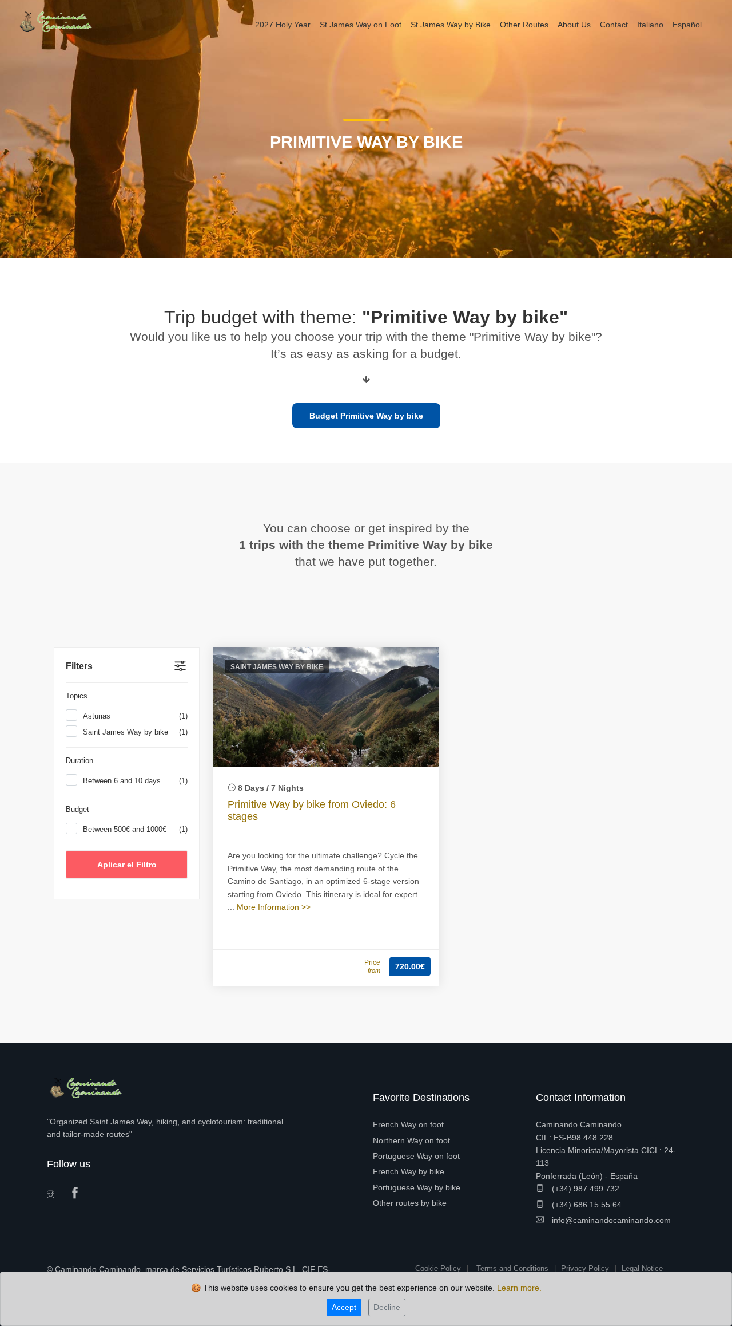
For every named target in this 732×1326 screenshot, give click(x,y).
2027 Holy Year (283, 24)
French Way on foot (408, 1124)
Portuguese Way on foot (416, 1156)
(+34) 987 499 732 (584, 1188)
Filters (79, 666)
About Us (574, 24)
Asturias (135, 716)
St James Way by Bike (451, 24)
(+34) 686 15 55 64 (586, 1204)
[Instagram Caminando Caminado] (54, 1196)
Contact (614, 24)
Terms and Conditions (512, 1268)
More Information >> (274, 906)
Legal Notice (642, 1268)
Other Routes (524, 24)
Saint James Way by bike (135, 732)
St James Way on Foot (360, 24)
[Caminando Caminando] (60, 21)
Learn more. (519, 1287)
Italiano (650, 24)
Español (687, 24)
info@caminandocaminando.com (610, 1220)
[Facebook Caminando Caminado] (77, 1194)
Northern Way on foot (411, 1140)
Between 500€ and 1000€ (135, 829)
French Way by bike (408, 1171)
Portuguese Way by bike (416, 1187)
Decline (386, 1307)
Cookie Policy (438, 1268)
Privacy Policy (585, 1268)
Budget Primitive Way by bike (366, 415)
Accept (344, 1307)
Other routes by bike (410, 1202)
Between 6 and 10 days (135, 780)
